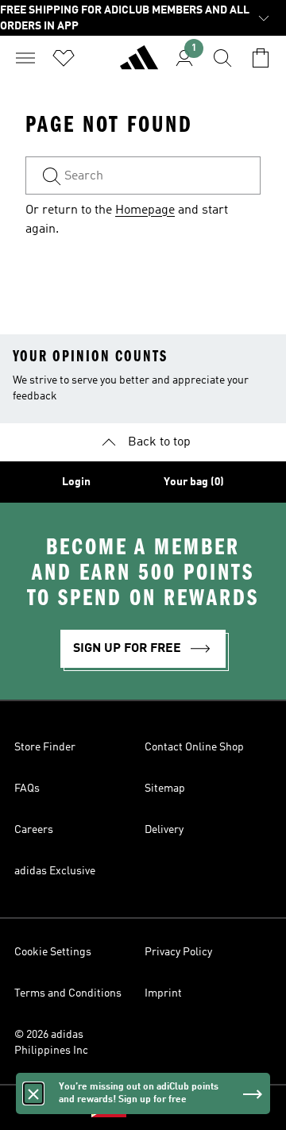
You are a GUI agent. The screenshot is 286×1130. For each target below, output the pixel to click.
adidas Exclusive (54, 871)
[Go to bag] (261, 58)
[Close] (33, 1093)
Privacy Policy (178, 952)
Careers (33, 829)
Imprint (163, 993)
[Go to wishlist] (63, 58)
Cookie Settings (52, 952)
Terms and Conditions (68, 993)
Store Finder (44, 747)
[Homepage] (139, 64)
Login (76, 482)
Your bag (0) (194, 482)
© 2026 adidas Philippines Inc (51, 1042)
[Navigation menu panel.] (25, 58)
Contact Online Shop (194, 747)
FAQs (27, 788)
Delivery (164, 829)
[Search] (222, 58)
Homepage (145, 210)
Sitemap (165, 788)
